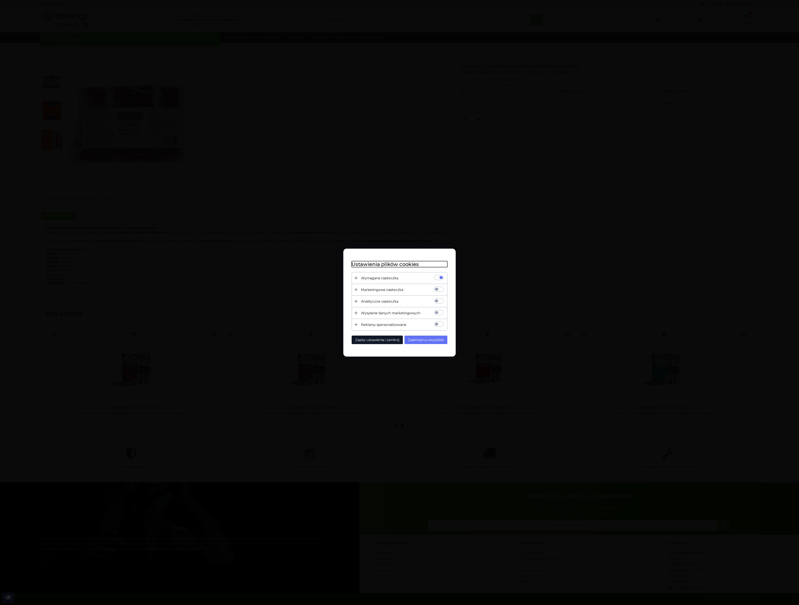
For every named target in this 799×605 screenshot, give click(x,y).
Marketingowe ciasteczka (382, 290)
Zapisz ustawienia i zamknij (377, 340)
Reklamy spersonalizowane (383, 325)
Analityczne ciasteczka (379, 301)
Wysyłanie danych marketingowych (390, 313)
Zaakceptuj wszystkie (426, 340)
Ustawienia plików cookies (385, 264)
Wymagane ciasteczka (379, 278)
